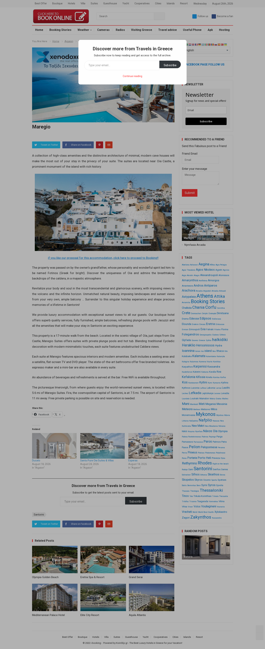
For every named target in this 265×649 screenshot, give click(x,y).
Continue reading (132, 76)
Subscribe (170, 65)
